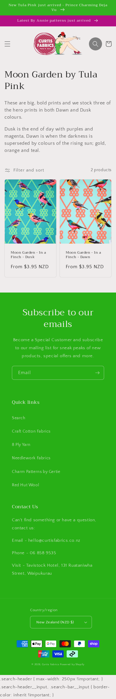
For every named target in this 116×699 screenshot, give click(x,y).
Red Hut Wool (25, 485)
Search (19, 418)
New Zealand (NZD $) (55, 622)
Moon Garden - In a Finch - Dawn (83, 255)
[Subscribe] (97, 373)
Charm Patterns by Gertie (36, 471)
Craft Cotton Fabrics (31, 431)
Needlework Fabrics (31, 458)
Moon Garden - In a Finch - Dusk (28, 255)
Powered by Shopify (72, 664)
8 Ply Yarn (21, 444)
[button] (7, 43)
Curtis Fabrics (50, 664)
